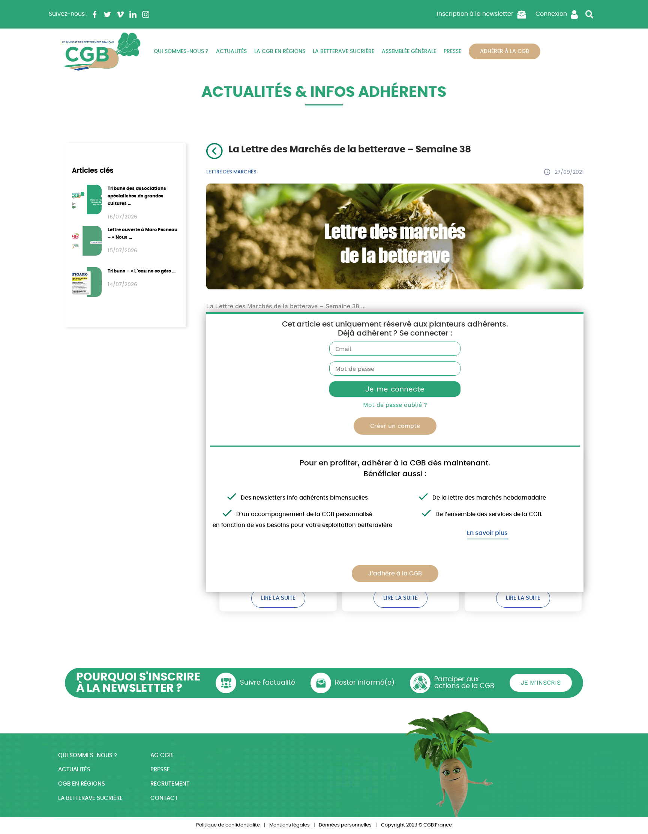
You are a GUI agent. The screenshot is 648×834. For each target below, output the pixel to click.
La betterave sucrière (343, 51)
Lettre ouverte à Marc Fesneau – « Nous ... (142, 233)
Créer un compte (395, 425)
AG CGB (161, 755)
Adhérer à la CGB (504, 51)
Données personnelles (345, 825)
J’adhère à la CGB (395, 574)
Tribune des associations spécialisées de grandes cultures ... (137, 196)
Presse (452, 51)
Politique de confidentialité (228, 825)
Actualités (231, 51)
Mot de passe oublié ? (395, 404)
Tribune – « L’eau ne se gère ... (142, 271)
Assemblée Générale (409, 51)
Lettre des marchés (231, 172)
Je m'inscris (541, 682)
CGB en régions (81, 784)
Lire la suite (278, 598)
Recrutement (169, 784)
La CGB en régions (279, 51)
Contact (164, 798)
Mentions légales (289, 825)
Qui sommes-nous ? (181, 51)
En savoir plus (487, 533)
